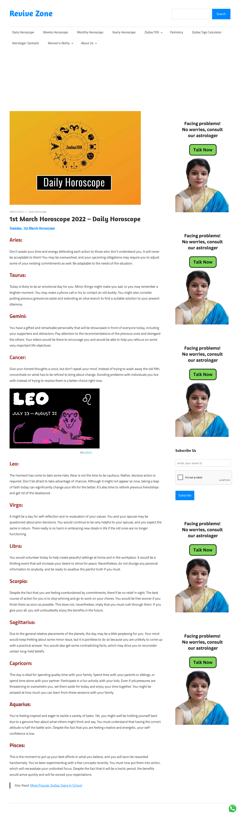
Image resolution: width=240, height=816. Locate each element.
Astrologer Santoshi (25, 43)
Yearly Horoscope (124, 32)
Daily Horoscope (23, 32)
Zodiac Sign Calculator (207, 32)
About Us (87, 43)
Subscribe (184, 495)
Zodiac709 (152, 32)
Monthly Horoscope (90, 32)
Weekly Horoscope (55, 32)
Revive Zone (31, 13)
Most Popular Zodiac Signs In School (56, 785)
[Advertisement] (120, 76)
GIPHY (88, 452)
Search (221, 13)
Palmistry (176, 32)
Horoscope (47, 228)
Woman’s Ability (59, 43)
